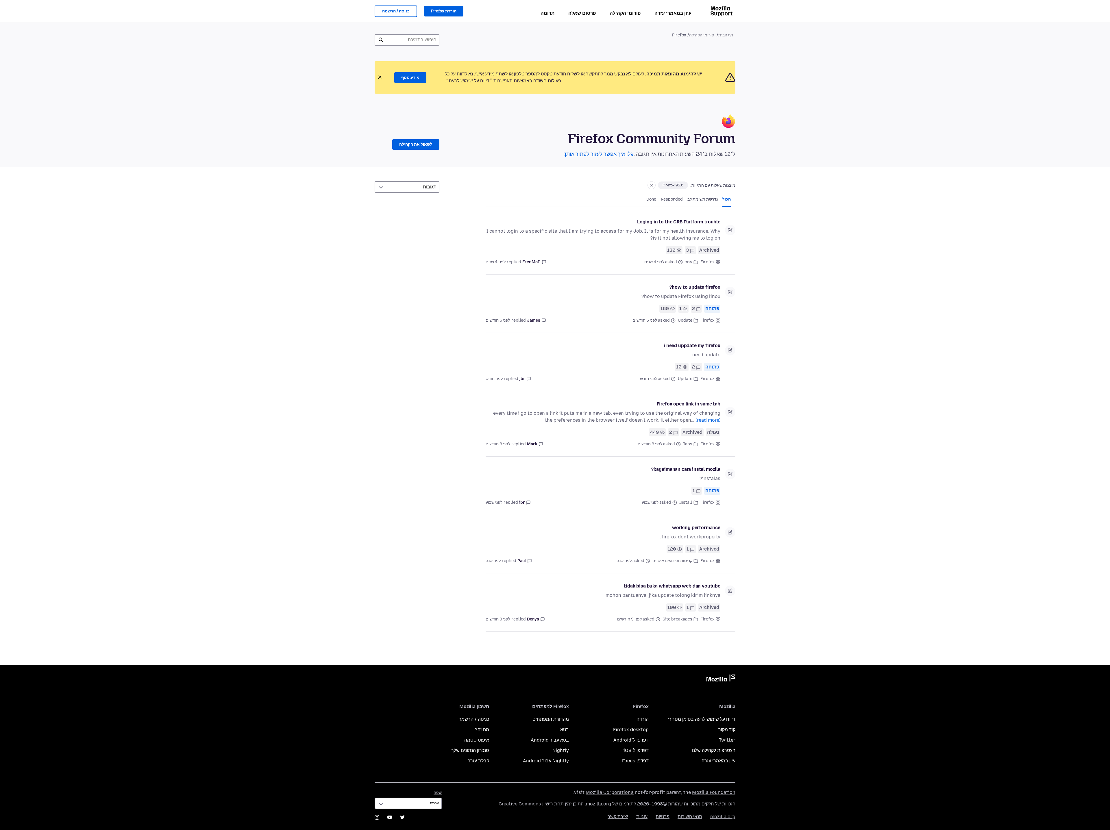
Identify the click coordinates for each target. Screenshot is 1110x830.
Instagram (377, 817)
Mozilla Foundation (713, 792)
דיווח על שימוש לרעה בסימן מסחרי (701, 719)
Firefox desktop (631, 729)
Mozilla (720, 679)
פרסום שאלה (582, 13)
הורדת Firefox (443, 11)
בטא (564, 729)
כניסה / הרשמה (396, 11)
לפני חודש (494, 378)
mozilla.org (722, 816)
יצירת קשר (618, 816)
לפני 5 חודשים (498, 320)
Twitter (727, 740)
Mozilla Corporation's (610, 792)
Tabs (687, 444)
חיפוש (381, 40)
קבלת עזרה (478, 761)
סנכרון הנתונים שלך (470, 750)
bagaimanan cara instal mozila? (685, 469)
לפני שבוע (494, 502)
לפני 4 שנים (496, 262)
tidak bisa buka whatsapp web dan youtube (672, 586)
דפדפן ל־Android (631, 740)
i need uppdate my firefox (692, 345)
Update (685, 320)
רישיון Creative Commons (526, 804)
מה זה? (482, 729)
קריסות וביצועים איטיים (672, 560)
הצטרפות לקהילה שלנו (713, 750)
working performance (696, 527)
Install (685, 502)
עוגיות (642, 816)
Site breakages (677, 619)
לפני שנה (493, 560)
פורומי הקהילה (625, 13)
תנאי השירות (690, 816)
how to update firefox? (694, 287)
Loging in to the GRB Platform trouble (678, 222)
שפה (438, 792)
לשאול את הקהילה (415, 144)
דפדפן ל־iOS (636, 750)
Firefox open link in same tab (688, 404)
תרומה (547, 13)
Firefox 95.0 (673, 185)
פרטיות (662, 816)
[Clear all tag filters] (652, 185)
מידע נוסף (410, 77)
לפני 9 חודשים (498, 619)
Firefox (707, 262)
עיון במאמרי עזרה (672, 13)
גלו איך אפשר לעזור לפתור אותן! (598, 154)
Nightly (560, 750)
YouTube (389, 817)
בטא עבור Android (550, 740)
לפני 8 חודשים (498, 444)
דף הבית (725, 35)
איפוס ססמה (476, 740)
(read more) (707, 420)
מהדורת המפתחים (550, 719)
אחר (688, 262)
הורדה (643, 719)
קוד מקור (726, 729)
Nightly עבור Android (546, 761)
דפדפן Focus (635, 761)
